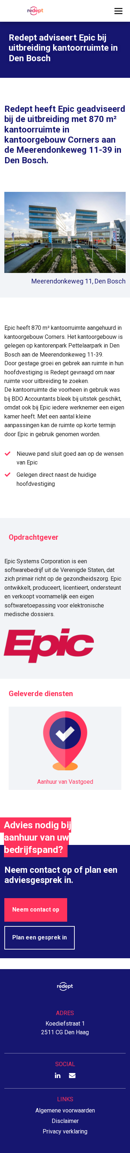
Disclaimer (65, 1121)
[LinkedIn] (58, 1075)
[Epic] (65, 645)
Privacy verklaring (65, 1131)
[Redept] (33, 11)
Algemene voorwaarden (65, 1110)
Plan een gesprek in (39, 937)
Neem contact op (35, 909)
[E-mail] (72, 1075)
